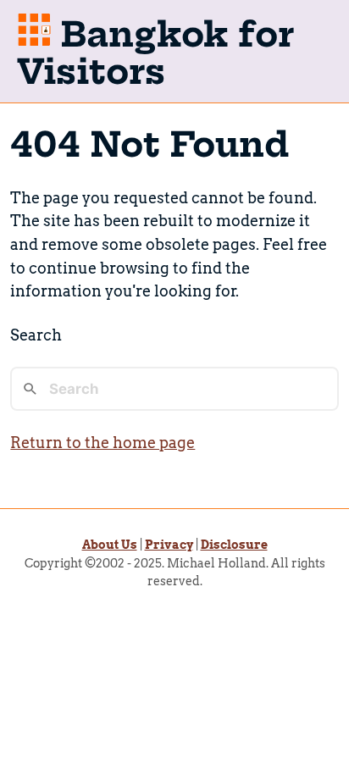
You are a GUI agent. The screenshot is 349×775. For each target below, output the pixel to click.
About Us (109, 544)
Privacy (169, 544)
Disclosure (234, 544)
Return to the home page (102, 442)
